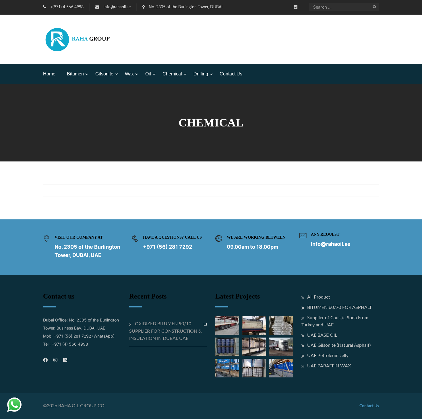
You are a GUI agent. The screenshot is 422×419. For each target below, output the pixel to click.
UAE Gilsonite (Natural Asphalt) (339, 345)
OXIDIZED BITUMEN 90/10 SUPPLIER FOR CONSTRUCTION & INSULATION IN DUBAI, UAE (165, 331)
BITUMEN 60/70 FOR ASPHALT (339, 307)
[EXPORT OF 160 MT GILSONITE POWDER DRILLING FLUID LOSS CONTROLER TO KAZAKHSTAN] (281, 347)
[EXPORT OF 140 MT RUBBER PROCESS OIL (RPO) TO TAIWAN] (227, 347)
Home (49, 73)
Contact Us (231, 73)
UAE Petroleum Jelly (328, 355)
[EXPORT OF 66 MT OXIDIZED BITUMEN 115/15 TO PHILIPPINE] (281, 325)
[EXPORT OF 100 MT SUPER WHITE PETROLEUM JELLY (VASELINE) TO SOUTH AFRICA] (227, 368)
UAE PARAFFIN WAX (329, 366)
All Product (318, 297)
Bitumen (75, 73)
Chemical (172, 73)
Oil (148, 73)
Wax (129, 73)
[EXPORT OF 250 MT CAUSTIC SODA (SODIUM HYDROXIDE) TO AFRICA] (227, 325)
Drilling (200, 73)
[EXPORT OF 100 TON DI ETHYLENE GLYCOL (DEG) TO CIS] (281, 368)
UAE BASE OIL (322, 335)
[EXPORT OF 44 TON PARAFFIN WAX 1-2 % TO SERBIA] (254, 347)
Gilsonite (104, 73)
